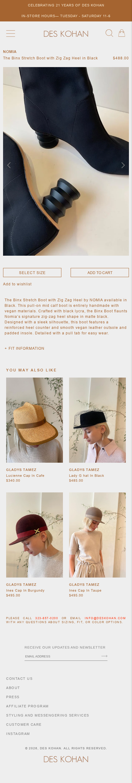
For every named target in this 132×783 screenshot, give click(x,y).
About (13, 688)
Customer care (24, 724)
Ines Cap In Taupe (85, 590)
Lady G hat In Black (86, 475)
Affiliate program (27, 706)
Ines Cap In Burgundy (25, 590)
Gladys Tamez (21, 470)
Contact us (19, 678)
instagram (18, 734)
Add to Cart (99, 272)
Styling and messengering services (47, 715)
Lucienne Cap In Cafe (25, 475)
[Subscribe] (104, 656)
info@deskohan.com (105, 618)
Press (13, 697)
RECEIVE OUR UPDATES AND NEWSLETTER (65, 647)
